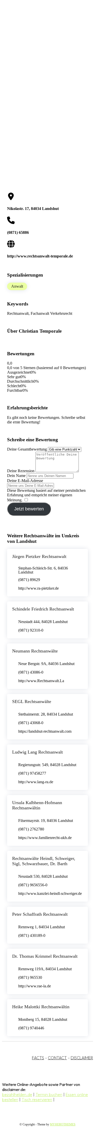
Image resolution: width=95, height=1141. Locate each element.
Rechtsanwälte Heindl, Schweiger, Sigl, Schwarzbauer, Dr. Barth (43, 861)
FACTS (38, 1057)
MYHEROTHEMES (62, 1124)
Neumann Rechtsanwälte (35, 650)
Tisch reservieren (37, 1099)
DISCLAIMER (82, 1057)
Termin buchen (48, 1094)
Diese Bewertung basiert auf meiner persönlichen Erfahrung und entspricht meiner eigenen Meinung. (46, 495)
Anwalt (17, 286)
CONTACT (57, 1057)
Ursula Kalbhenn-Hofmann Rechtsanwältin (37, 805)
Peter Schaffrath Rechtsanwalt (40, 914)
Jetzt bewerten (29, 508)
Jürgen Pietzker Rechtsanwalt (39, 556)
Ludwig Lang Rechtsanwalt (37, 752)
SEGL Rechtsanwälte (31, 701)
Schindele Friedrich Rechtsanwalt (43, 608)
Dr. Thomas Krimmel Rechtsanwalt (45, 956)
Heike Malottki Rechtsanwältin (40, 1006)
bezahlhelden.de (17, 1094)
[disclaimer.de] (42, 45)
